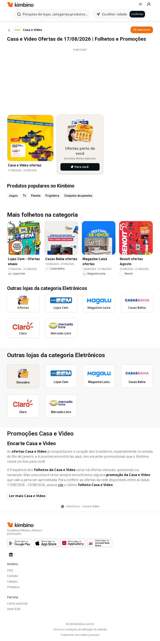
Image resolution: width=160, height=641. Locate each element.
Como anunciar (17, 603)
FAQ (10, 570)
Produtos (13, 587)
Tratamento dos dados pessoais (80, 635)
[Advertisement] (80, 80)
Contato (12, 576)
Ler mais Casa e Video (27, 496)
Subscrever (143, 29)
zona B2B (13, 609)
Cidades (12, 581)
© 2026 (80, 624)
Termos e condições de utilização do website (80, 629)
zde (60, 484)
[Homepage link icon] (62, 506)
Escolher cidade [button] (114, 14)
